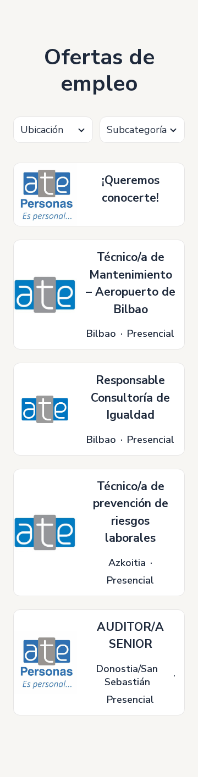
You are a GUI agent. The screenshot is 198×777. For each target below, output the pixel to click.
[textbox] (53, 130)
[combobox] (53, 129)
